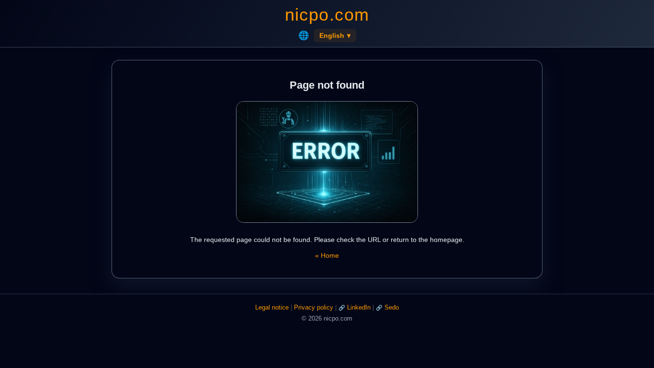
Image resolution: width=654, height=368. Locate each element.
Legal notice (272, 307)
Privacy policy (313, 307)
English (334, 35)
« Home (327, 255)
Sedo (391, 307)
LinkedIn (359, 307)
